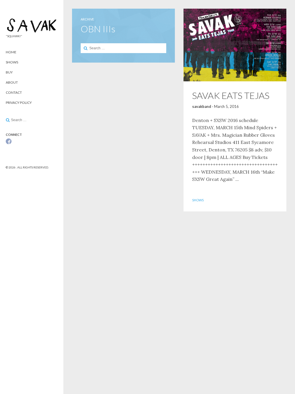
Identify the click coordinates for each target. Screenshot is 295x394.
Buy (9, 72)
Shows (12, 62)
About (12, 82)
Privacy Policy (19, 102)
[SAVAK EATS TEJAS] (235, 45)
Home (11, 52)
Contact (14, 92)
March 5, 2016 (226, 106)
